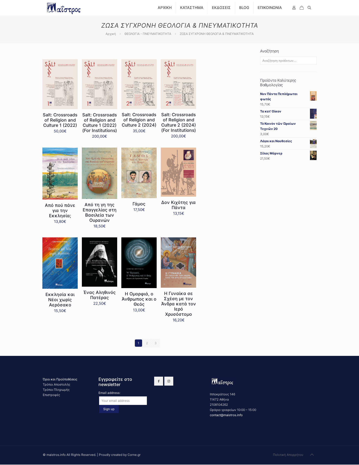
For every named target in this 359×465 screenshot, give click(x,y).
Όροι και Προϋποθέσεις (60, 379)
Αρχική (111, 34)
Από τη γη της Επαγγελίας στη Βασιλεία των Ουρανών (100, 212)
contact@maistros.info (226, 415)
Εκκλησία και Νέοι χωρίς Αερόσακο (60, 299)
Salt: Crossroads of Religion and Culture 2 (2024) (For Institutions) (178, 122)
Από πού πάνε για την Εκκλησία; (60, 210)
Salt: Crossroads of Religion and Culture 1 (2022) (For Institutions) (99, 122)
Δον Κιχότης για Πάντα (178, 205)
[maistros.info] (64, 7)
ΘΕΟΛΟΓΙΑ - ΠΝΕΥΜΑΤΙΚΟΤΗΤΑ (147, 34)
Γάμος (139, 203)
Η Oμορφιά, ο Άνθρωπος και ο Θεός (139, 299)
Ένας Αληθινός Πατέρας (99, 295)
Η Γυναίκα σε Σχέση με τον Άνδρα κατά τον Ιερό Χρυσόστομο (178, 304)
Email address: (109, 393)
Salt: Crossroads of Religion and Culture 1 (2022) (60, 120)
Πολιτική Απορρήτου (288, 455)
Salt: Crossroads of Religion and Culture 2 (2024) (139, 120)
